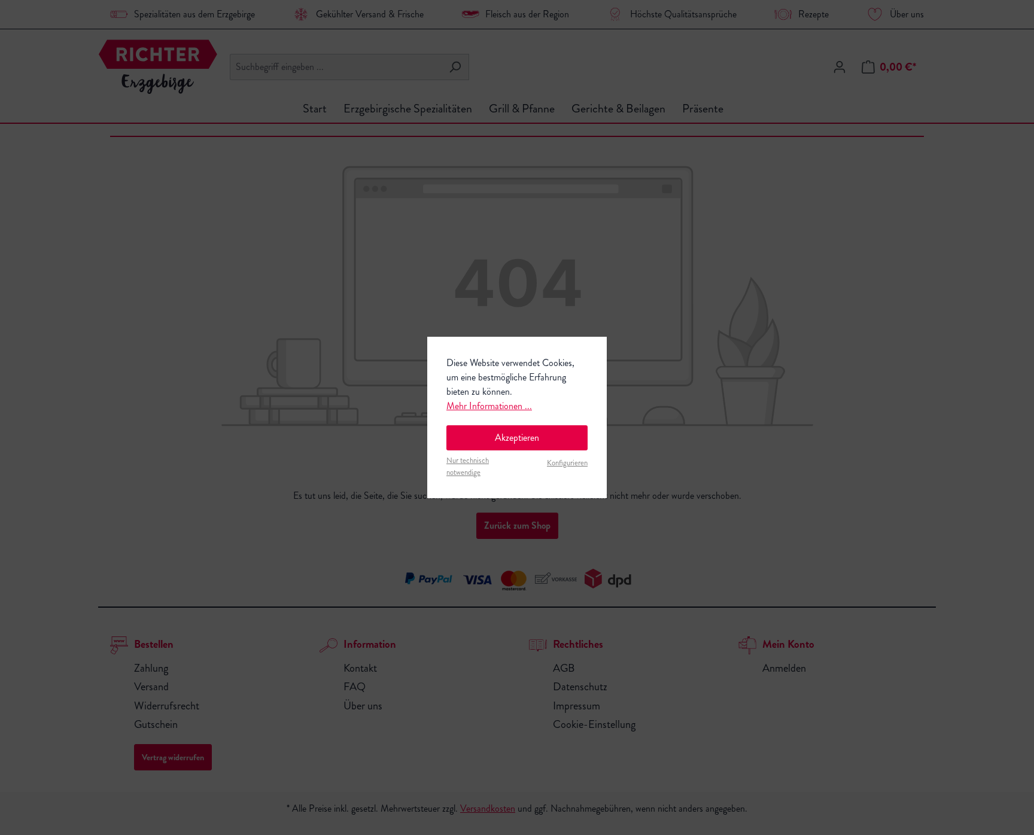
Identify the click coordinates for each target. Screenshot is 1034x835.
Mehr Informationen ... (489, 406)
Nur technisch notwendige (467, 466)
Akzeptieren (517, 437)
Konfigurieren (567, 463)
